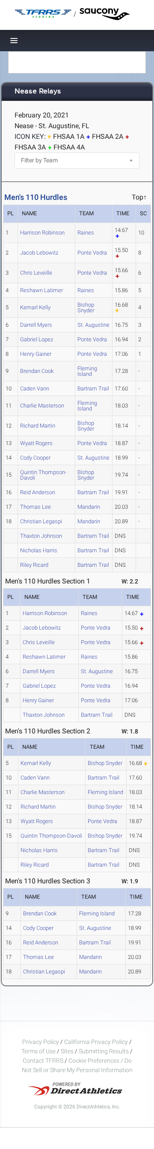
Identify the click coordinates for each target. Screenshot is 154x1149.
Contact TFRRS (44, 1060)
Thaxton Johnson (41, 536)
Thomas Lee (35, 507)
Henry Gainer (35, 354)
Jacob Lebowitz (39, 252)
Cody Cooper (35, 457)
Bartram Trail (93, 388)
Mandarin (88, 507)
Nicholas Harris (38, 550)
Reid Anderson (37, 492)
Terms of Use (38, 1051)
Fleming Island (87, 371)
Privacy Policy (40, 1041)
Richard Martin (37, 425)
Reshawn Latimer (41, 290)
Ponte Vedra (92, 252)
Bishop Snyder (85, 308)
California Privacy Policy (96, 1041)
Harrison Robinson (42, 232)
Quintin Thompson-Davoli (43, 475)
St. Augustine (93, 325)
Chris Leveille (36, 273)
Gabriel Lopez (36, 339)
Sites (67, 1051)
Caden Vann (34, 388)
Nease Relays (38, 92)
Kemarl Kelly (35, 307)
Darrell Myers (36, 325)
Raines (85, 232)
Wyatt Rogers (36, 443)
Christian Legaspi (41, 521)
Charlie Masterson (42, 405)
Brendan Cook (36, 371)
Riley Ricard (34, 565)
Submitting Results (104, 1051)
